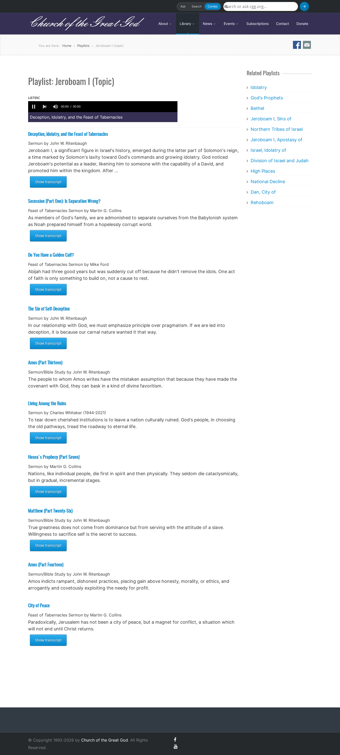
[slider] (130, 107)
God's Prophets (267, 97)
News (208, 23)
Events (230, 23)
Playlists (83, 46)
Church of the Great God (83, 23)
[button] (33, 106)
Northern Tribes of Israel (277, 129)
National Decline (268, 181)
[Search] (304, 6)
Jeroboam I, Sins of (271, 118)
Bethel (257, 108)
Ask (183, 6)
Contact (282, 23)
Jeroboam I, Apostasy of (276, 139)
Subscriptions (257, 23)
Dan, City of (263, 192)
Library (186, 23)
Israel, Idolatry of (268, 150)
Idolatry (259, 87)
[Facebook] (175, 739)
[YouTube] (175, 746)
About (163, 23)
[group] (55, 106)
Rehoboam (262, 202)
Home (66, 46)
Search (197, 6)
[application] (102, 106)
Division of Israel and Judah (280, 160)
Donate (302, 23)
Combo (213, 6)
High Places (263, 171)
